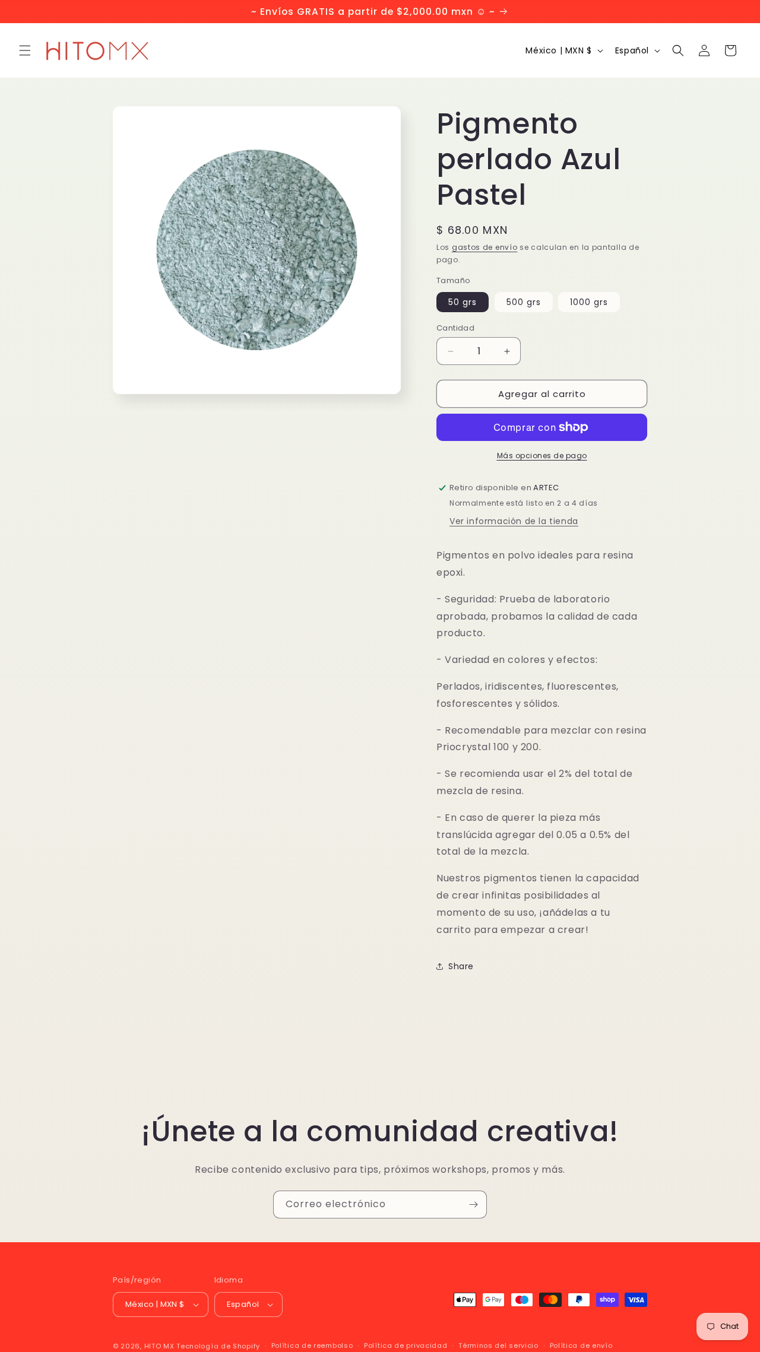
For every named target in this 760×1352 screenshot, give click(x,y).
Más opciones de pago (542, 455)
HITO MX (159, 1346)
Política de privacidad (405, 1345)
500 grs (523, 302)
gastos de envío (485, 247)
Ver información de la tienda (513, 521)
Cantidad (455, 328)
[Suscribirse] (473, 1204)
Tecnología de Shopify (218, 1346)
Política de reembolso (312, 1345)
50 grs (462, 302)
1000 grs (589, 302)
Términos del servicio (498, 1345)
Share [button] (461, 966)
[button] (25, 50)
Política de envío (581, 1345)
